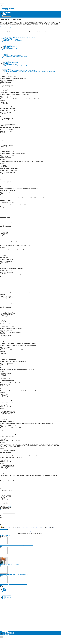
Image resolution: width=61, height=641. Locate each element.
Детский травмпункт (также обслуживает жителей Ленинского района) (17, 52)
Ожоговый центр (8, 53)
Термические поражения (6, 595)
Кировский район (5, 49)
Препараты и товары (4, 575)
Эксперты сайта (8, 27)
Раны (3, 592)
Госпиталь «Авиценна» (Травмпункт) (11, 39)
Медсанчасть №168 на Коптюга (10, 66)
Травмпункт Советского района (10, 64)
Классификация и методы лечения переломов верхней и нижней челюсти (13, 584)
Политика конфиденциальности (8, 633)
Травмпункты (4, 596)
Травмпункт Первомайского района (11, 62)
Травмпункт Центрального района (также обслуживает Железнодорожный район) (19, 70)
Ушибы (3, 11)
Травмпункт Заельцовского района (11, 42)
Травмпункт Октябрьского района (10, 58)
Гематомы (4, 15)
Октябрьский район (6, 57)
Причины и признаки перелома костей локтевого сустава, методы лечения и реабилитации (16, 545)
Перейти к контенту (3, 0)
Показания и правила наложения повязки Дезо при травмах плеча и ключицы (14, 574)
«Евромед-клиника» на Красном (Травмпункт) (13, 44)
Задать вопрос (3, 509)
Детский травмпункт (8, 45)
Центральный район (6, 69)
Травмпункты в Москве (6, 597)
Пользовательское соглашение (8, 632)
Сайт (1, 517)
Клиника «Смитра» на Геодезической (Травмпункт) (13, 55)
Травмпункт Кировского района (10, 50)
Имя (1, 513)
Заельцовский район (6, 41)
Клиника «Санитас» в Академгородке (11, 68)
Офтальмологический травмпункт (10, 46)
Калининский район (6, 47)
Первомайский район (6, 61)
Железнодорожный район (7, 38)
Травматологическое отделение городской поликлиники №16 (15, 56)
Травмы (3, 598)
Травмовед (2, 3)
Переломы (4, 14)
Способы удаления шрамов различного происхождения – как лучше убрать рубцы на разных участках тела (19, 554)
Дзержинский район (6, 34)
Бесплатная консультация (5, 535)
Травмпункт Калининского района (11, 48)
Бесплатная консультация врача (8, 8)
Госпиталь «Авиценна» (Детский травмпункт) (13, 40)
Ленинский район (5, 54)
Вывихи (3, 13)
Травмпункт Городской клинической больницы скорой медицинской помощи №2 (19, 60)
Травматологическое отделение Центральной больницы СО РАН (16, 65)
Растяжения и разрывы (6, 12)
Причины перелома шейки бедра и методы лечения (9, 564)
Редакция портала (5, 634)
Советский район (5, 63)
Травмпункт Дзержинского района (11, 36)
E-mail (1, 515)
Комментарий (2, 524)
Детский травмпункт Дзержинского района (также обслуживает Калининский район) (20, 37)
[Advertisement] (30, 284)
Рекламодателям (5, 9)
